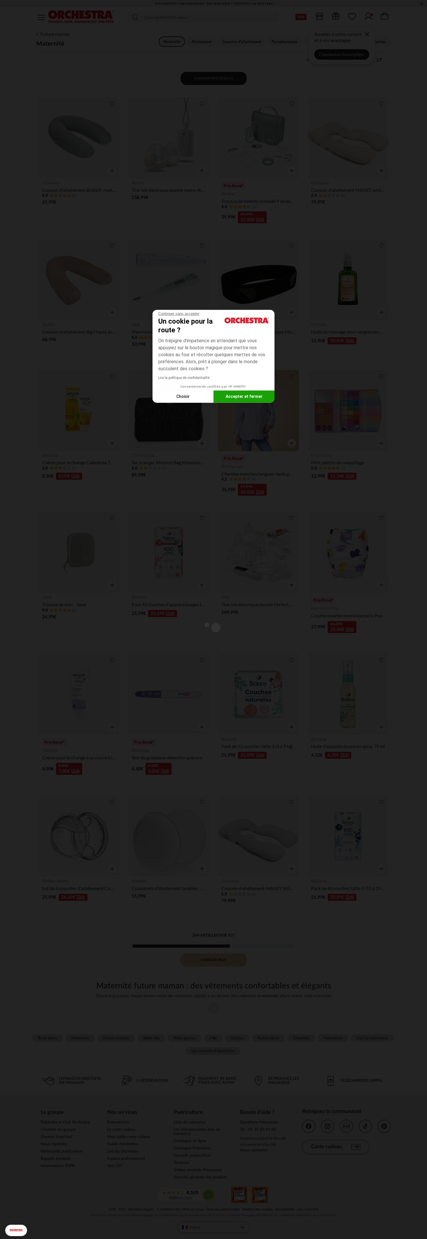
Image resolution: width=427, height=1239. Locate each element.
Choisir (183, 396)
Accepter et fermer (244, 396)
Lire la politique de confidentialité (183, 377)
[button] (16, 1230)
